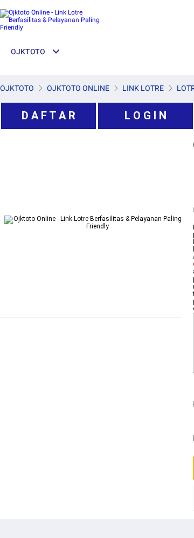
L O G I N (145, 115)
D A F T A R (48, 115)
